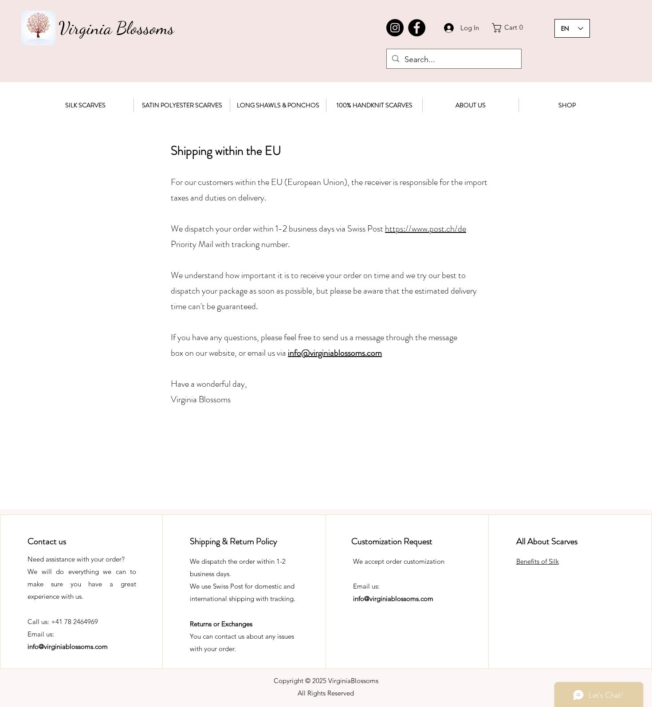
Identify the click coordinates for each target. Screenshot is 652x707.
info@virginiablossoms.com (67, 646)
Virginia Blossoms (116, 28)
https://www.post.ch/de (425, 228)
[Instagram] (395, 27)
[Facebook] (416, 27)
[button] (509, 27)
